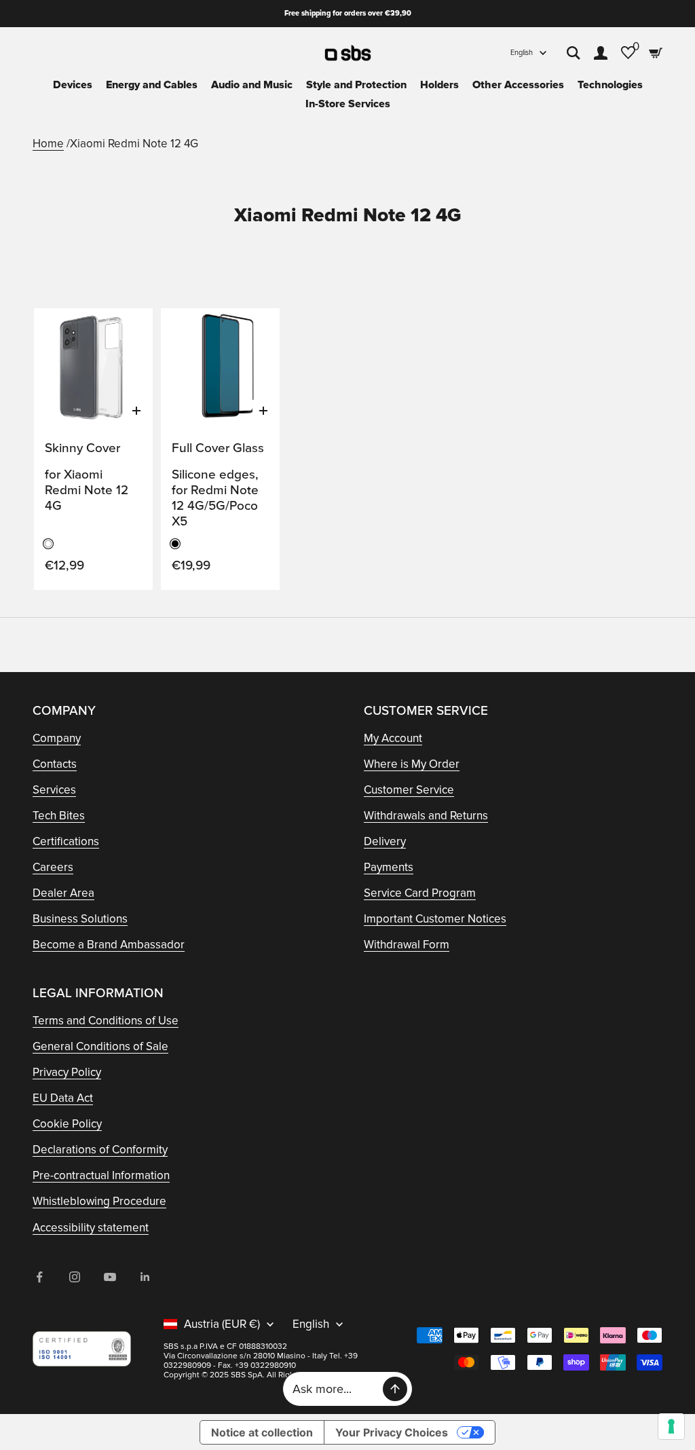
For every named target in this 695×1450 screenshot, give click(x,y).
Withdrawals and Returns (426, 815)
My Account (393, 738)
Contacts (55, 764)
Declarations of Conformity (100, 1149)
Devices (72, 85)
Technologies (610, 85)
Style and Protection (356, 85)
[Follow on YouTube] (110, 1277)
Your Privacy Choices (391, 1432)
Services (54, 790)
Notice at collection (262, 1432)
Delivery (385, 841)
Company (57, 738)
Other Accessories (518, 85)
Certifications (66, 841)
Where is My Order (411, 764)
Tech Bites (59, 815)
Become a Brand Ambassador (109, 944)
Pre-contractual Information (101, 1175)
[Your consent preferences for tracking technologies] (671, 1426)
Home (48, 143)
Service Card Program (420, 893)
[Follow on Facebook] (39, 1277)
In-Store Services (347, 104)
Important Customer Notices (435, 919)
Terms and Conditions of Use (106, 1021)
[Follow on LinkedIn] (145, 1277)
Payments (388, 867)
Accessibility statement (91, 1228)
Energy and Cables (152, 85)
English (521, 52)
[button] (128, 331)
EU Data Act (63, 1098)
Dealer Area (63, 893)
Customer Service (409, 790)
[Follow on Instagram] (74, 1277)
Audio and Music (252, 85)
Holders (439, 85)
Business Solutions (80, 919)
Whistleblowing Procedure (99, 1201)
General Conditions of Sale (100, 1046)
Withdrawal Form (406, 944)
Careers (53, 867)
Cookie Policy (67, 1124)
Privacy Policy (67, 1072)
